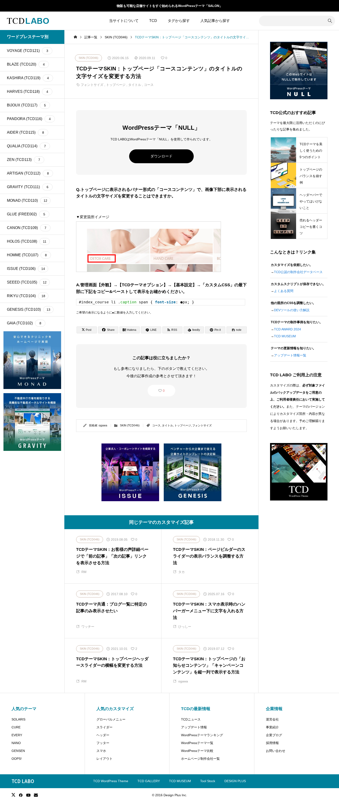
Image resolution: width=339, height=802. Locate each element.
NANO (16, 743)
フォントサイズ (92, 85)
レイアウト (104, 758)
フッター (102, 743)
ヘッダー (102, 735)
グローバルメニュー (110, 719)
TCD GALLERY (148, 781)
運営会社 (272, 719)
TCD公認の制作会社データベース (298, 272)
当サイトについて (124, 21)
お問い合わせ (275, 751)
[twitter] (13, 795)
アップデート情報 (194, 727)
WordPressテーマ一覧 (197, 743)
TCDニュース (191, 719)
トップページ (115, 85)
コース (149, 85)
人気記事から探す (215, 21)
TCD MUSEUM (285, 336)
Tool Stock (207, 781)
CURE (16, 727)
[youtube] (28, 795)
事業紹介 (272, 727)
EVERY (17, 735)
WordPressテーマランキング (202, 735)
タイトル (134, 85)
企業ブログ (274, 735)
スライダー (104, 727)
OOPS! (17, 758)
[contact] (36, 795)
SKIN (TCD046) (130, 425)
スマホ (101, 751)
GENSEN (18, 751)
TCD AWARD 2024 (287, 329)
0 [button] (164, 390)
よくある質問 (283, 291)
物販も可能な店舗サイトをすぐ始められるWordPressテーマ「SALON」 (170, 6)
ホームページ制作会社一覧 (200, 758)
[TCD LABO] (28, 21)
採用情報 (272, 743)
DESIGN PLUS (235, 781)
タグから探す (179, 21)
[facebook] (21, 795)
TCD (153, 21)
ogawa (103, 425)
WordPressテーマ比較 (197, 751)
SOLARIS (18, 719)
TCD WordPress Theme (110, 781)
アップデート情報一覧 (290, 355)
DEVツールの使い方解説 (291, 310)
